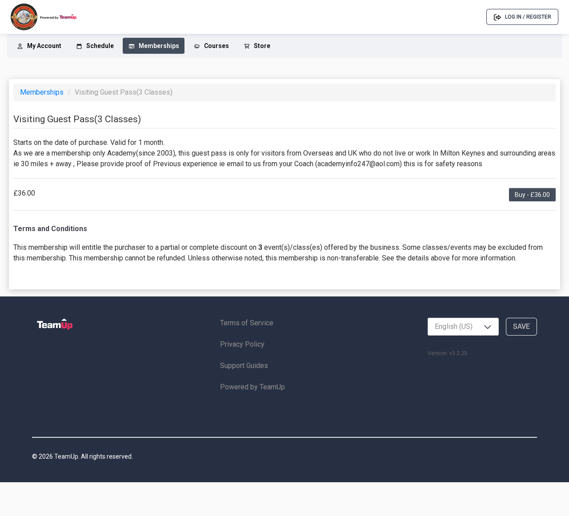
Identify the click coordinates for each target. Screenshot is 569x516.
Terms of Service (246, 323)
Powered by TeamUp (252, 387)
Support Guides (244, 365)
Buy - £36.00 (532, 194)
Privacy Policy (242, 344)
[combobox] (463, 327)
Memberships (42, 92)
